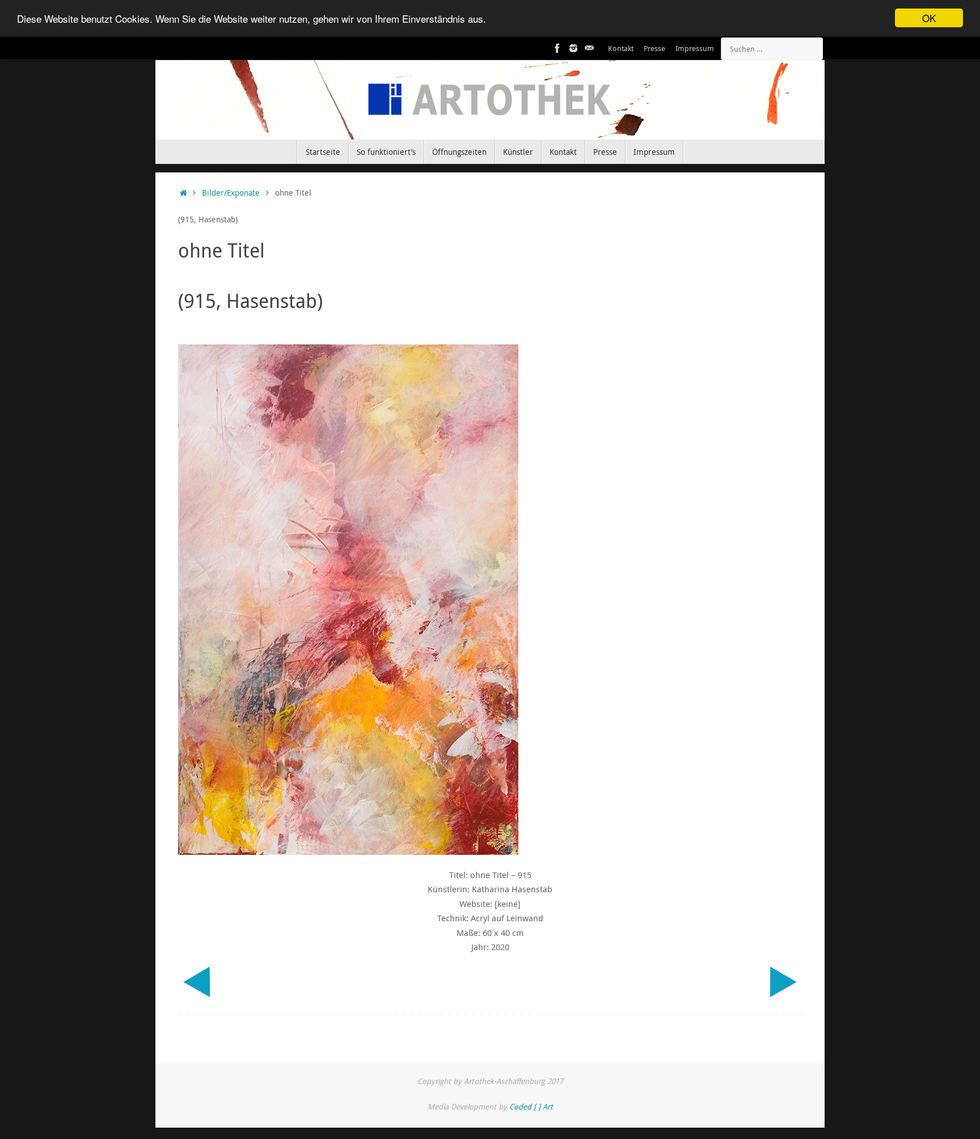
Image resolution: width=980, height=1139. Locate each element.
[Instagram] (573, 48)
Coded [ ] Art (531, 1107)
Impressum (694, 48)
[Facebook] (557, 48)
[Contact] (589, 48)
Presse (654, 48)
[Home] (183, 193)
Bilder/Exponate (231, 193)
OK (929, 18)
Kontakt (620, 48)
